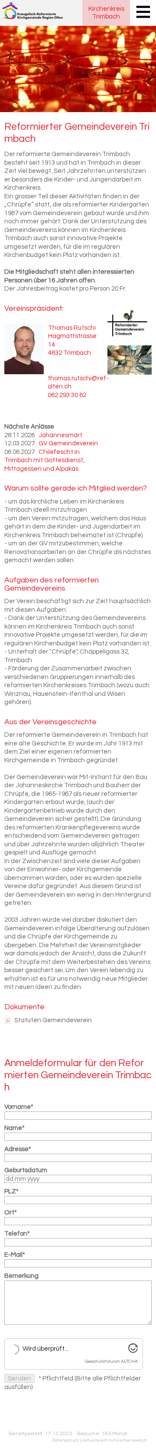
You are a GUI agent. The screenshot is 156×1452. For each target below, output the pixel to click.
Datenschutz (65, 1440)
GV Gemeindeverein (68, 443)
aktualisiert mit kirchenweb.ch (114, 1440)
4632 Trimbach (69, 353)
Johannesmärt (60, 435)
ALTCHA (129, 1361)
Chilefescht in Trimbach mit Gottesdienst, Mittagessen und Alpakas (44, 460)
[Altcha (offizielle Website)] (133, 1351)
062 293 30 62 (67, 395)
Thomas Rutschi (72, 328)
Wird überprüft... (45, 1349)
